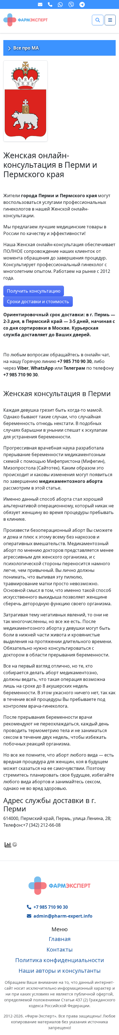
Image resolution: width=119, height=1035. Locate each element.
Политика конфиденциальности (59, 960)
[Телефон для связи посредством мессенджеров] (50, 4)
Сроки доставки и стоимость (38, 301)
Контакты (59, 949)
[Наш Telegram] (82, 4)
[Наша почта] (40, 4)
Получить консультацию (33, 291)
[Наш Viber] (71, 4)
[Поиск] (98, 20)
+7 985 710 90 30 (50, 907)
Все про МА (26, 48)
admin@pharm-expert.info (62, 916)
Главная (60, 939)
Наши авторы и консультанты (60, 970)
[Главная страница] (25, 19)
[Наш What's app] (61, 4)
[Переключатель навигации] (110, 20)
